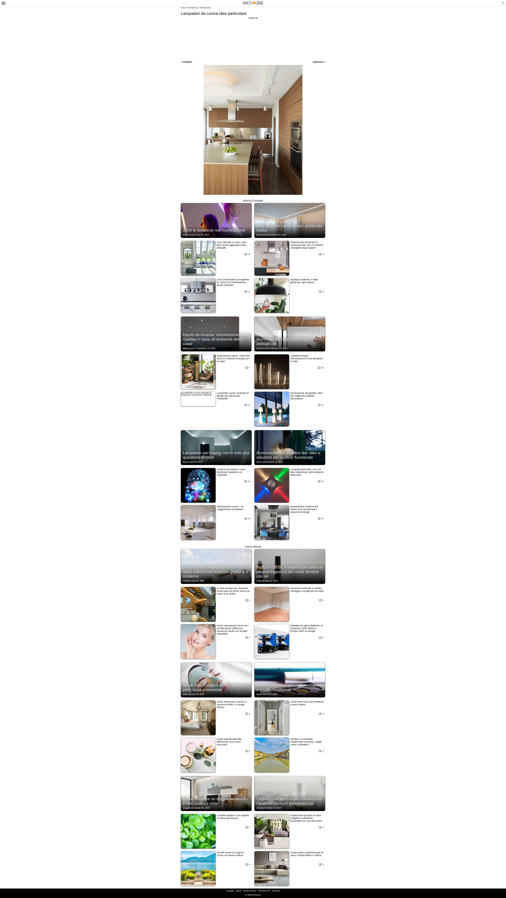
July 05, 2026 (198, 581)
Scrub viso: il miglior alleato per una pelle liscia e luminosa (214, 687)
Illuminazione (205, 8)
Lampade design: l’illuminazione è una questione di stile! (306, 358)
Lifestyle (187, 581)
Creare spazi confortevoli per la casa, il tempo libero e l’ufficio (306, 854)
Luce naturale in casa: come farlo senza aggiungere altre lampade (232, 245)
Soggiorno (188, 808)
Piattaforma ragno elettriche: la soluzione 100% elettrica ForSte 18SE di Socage (306, 628)
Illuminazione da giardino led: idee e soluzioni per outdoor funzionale (288, 455)
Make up (187, 694)
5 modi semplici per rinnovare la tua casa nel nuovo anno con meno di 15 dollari (233, 591)
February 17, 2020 (278, 348)
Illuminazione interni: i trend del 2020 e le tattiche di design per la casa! (233, 358)
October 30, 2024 (202, 808)
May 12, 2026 (271, 581)
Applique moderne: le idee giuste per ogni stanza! (304, 281)
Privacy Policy (249, 891)
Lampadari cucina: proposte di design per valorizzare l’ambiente (233, 396)
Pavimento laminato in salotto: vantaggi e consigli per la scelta (306, 589)
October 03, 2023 (278, 235)
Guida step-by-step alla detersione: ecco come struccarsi (229, 742)
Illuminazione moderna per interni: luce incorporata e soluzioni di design (304, 509)
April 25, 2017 (196, 462)
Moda (259, 694)
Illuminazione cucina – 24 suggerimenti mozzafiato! (230, 508)
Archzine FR (264, 891)
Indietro (187, 62)
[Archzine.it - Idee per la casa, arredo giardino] (253, 3)
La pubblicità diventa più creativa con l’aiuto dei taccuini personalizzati (289, 801)
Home (183, 8)
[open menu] (3, 3)
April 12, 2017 (276, 462)
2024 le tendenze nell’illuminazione (214, 230)
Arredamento (192, 8)
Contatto (230, 891)
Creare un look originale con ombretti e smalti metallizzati (289, 687)
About (238, 891)
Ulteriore (318, 62)
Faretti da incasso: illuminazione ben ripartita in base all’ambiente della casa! (215, 339)
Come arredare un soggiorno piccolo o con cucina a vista (215, 801)
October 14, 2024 (273, 808)
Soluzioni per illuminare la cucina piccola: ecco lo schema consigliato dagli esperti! (306, 245)
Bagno (186, 462)
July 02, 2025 (198, 694)
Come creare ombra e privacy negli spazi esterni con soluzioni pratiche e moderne (215, 571)
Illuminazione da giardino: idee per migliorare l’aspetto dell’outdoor (306, 396)
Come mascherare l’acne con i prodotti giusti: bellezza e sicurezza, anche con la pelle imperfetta (233, 629)
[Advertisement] (253, 38)
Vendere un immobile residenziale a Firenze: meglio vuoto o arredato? (306, 742)
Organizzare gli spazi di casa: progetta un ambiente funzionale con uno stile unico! (306, 818)
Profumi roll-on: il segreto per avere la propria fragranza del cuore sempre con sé (289, 571)
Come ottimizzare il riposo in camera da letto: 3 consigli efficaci (232, 704)
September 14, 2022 (205, 348)
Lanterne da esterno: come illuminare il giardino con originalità (231, 472)
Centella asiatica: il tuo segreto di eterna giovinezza (233, 816)
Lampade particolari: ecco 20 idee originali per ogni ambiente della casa (306, 472)
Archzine (276, 891)
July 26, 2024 (202, 235)
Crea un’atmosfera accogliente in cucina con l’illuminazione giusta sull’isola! (233, 282)
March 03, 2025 (270, 694)
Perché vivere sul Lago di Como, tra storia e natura (230, 854)
